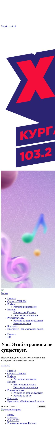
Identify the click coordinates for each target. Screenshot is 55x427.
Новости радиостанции (25, 315)
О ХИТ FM (13, 420)
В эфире (11, 304)
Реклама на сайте (22, 323)
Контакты (12, 326)
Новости (11, 309)
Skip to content (8, 26)
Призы (10, 415)
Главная (11, 298)
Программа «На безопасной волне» (25, 329)
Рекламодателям (15, 318)
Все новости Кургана (24, 312)
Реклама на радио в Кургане (28, 320)
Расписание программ (25, 307)
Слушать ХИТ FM (16, 301)
